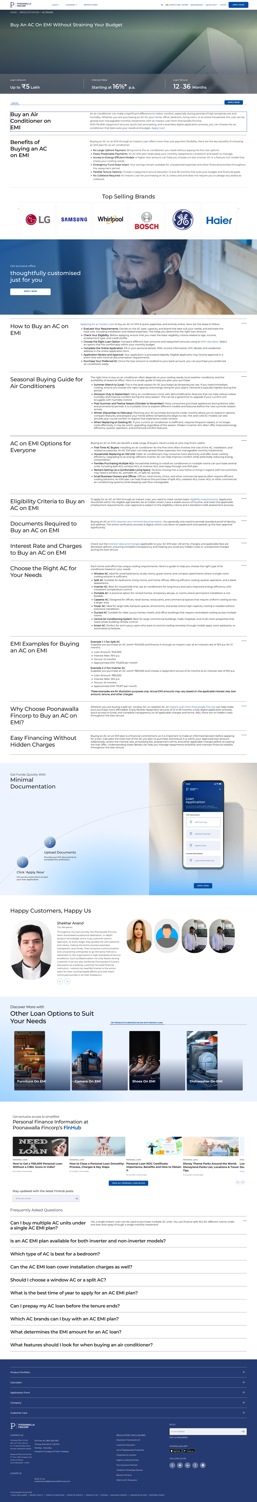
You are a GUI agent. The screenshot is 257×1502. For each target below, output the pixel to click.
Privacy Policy (36, 1495)
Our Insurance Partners (126, 1465)
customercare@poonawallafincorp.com (52, 1481)
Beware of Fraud (123, 1475)
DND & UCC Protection (126, 1480)
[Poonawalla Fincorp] (176, 1451)
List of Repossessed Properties (130, 1450)
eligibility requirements (204, 499)
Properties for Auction (126, 1455)
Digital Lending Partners (127, 1460)
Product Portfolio (20, 1372)
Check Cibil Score (178, 5)
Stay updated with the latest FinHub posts (43, 1191)
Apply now (157, 128)
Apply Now (238, 5)
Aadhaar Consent (119, 1495)
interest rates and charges (124, 544)
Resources (196, 5)
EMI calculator (209, 341)
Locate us (16, 1473)
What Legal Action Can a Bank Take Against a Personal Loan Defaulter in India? (37, 1167)
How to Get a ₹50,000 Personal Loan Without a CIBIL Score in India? (151, 1165)
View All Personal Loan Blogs (128, 1183)
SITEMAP (104, 1495)
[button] (15, 1091)
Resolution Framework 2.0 (128, 1440)
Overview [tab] (14, 103)
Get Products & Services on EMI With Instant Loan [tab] (137, 1023)
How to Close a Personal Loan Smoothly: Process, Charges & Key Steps (210, 1165)
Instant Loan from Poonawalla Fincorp (192, 707)
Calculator (16, 1382)
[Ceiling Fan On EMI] (188, 1032)
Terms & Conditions (55, 1495)
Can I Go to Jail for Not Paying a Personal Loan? (97, 1165)
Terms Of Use (92, 1495)
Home (13, 12)
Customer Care (18, 1413)
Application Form (20, 1392)
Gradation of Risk (138, 1495)
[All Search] (162, 5)
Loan (55, 5)
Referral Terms (156, 1495)
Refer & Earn (90, 5)
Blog (172, 1424)
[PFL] (20, 5)
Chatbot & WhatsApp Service (129, 1470)
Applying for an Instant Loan (97, 324)
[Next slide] (67, 981)
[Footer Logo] (22, 1426)
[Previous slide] (60, 981)
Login (223, 5)
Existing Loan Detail (247, 1493)
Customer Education (125, 1445)
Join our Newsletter (179, 1437)
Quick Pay (211, 5)
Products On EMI (29, 12)
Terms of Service (75, 1495)
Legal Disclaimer (19, 1495)
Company (71, 5)
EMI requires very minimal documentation (136, 521)
